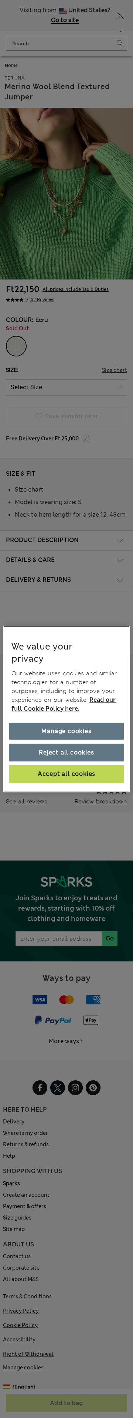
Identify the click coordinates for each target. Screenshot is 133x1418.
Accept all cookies (66, 774)
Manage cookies (66, 731)
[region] (66, 709)
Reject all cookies (66, 752)
